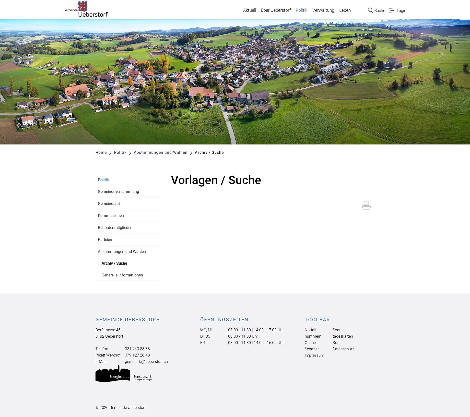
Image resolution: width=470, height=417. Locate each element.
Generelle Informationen (122, 275)
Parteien (105, 239)
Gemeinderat (109, 203)
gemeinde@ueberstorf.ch (146, 361)
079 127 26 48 (137, 355)
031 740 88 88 (137, 348)
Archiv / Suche (126, 263)
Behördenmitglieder (114, 227)
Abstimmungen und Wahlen (122, 251)
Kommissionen (111, 215)
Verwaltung (323, 10)
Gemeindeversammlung (118, 191)
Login (401, 10)
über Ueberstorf (276, 10)
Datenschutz (343, 349)
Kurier (338, 342)
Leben (345, 10)
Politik (301, 10)
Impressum (314, 355)
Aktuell (249, 10)
